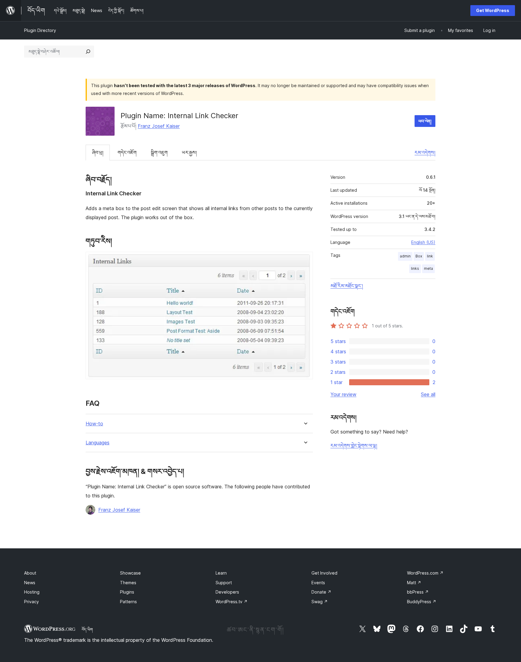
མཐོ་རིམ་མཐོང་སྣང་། (346, 286)
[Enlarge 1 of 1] (305, 260)
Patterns (128, 601)
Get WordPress (492, 10)
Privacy (31, 601)
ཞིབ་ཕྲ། (97, 153)
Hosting (31, 591)
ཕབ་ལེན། (424, 121)
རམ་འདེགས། (425, 153)
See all (428, 394)
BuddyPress (421, 601)
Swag (319, 601)
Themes (128, 582)
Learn (221, 572)
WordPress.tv (232, 601)
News (29, 582)
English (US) (423, 242)
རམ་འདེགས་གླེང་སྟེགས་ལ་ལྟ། (353, 446)
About (30, 572)
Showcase (130, 572)
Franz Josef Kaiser (159, 126)
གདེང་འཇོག (127, 153)
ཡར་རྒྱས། (189, 153)
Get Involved (324, 572)
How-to (94, 424)
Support (224, 582)
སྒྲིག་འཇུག (159, 153)
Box (418, 256)
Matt (414, 582)
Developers (227, 591)
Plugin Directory (40, 30)
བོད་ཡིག (87, 629)
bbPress (418, 591)
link (430, 256)
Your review (343, 394)
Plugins (127, 591)
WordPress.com (425, 572)
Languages (97, 443)
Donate (321, 591)
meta (428, 268)
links (415, 268)
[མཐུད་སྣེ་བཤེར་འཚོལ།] (88, 52)
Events (318, 582)
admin (405, 256)
